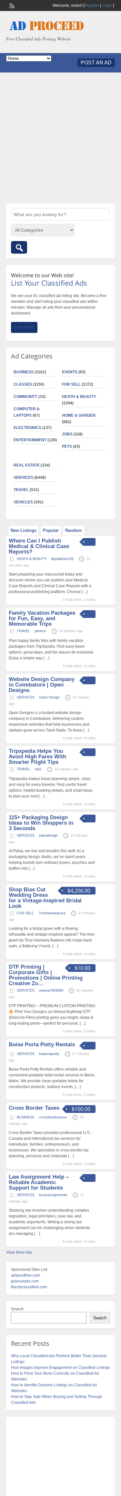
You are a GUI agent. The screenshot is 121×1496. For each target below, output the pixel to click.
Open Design (49, 697)
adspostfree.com (25, 1275)
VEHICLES (23, 502)
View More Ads (19, 1252)
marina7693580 (51, 990)
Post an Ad (96, 62)
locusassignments (53, 1195)
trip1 (38, 769)
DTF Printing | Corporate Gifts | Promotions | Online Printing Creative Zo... (46, 975)
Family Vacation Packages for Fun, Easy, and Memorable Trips (42, 618)
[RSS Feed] (11, 5)
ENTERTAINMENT (30, 440)
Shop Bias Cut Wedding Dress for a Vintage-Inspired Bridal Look (45, 897)
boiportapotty (49, 1054)
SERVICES (23, 477)
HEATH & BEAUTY (79, 396)
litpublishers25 (62, 559)
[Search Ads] (19, 247)
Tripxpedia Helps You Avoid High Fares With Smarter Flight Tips (37, 756)
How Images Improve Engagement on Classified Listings (60, 1367)
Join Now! (24, 327)
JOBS (67, 434)
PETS (67, 446)
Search (17, 1309)
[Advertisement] (60, 138)
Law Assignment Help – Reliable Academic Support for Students (39, 1182)
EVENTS (69, 372)
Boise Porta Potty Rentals (42, 1044)
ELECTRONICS (27, 427)
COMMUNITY (25, 396)
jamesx (40, 631)
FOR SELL (71, 384)
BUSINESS (24, 372)
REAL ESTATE (27, 465)
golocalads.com (25, 1281)
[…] (84, 591)
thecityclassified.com (29, 1287)
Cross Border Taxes (34, 1108)
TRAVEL (21, 490)
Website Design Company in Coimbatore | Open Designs (42, 684)
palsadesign (48, 835)
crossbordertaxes (53, 1117)
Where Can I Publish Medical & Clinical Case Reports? (39, 546)
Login (107, 5)
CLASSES (23, 384)
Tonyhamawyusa (52, 913)
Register (91, 5)
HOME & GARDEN (79, 415)
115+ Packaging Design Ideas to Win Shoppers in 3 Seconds (41, 822)
